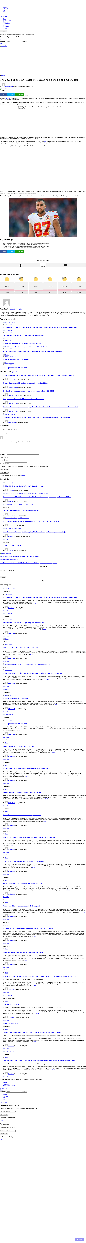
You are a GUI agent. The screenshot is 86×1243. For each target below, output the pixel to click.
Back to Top (3, 1088)
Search (24, 41)
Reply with (4, 472)
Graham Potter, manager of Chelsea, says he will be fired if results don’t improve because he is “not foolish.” (40, 407)
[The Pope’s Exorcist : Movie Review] (44, 363)
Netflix (6, 356)
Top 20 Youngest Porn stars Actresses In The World (21, 510)
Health (5, 25)
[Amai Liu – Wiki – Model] (44, 539)
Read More (6, 611)
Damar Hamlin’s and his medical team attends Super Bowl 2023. (25, 383)
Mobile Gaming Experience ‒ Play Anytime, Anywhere (22, 792)
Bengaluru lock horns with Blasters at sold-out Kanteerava (23, 399)
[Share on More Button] (26, 94)
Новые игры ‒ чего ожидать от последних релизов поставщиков (26, 768)
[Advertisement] (43, 62)
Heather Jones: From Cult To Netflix (16, 360)
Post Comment (4, 469)
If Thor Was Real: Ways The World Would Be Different (22, 343)
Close (1, 1090)
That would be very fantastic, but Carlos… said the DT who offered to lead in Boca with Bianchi (36, 417)
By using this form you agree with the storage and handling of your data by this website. (26, 466)
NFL (45, 141)
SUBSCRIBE (4, 1114)
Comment (3, 454)
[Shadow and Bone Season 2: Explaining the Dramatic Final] (44, 330)
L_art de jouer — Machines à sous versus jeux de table (22, 815)
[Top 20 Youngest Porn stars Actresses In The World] (44, 504)
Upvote (20, 265)
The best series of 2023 (11, 1004)
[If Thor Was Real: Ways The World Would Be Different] (44, 339)
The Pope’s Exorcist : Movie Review (15, 368)
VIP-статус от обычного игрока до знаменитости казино (23, 861)
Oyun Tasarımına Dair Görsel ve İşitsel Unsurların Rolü (22, 883)
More (36, 603)
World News (6, 26)
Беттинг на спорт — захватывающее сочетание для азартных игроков (29, 837)
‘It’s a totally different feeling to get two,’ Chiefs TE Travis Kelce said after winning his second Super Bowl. (39, 375)
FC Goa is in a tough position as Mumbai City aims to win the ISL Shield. (28, 391)
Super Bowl (8, 98)
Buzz (4, 19)
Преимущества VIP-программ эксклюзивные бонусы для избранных (28, 928)
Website (2, 463)
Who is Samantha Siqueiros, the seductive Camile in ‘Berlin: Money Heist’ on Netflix (32, 1032)
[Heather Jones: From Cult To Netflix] (44, 355)
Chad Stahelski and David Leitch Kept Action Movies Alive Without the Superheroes (32, 351)
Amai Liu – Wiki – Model (12, 545)
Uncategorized (8, 340)
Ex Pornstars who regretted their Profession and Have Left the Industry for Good (31, 521)
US (4, 10)
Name (2, 457)
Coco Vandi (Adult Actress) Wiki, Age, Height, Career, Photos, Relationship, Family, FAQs (34, 532)
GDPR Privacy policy (9, 1085)
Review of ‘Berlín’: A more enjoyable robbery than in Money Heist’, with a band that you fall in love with (39, 976)
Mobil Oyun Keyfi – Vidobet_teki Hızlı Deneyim (19, 746)
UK (4, 11)
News (6, 743)
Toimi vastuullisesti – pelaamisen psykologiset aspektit (21, 906)
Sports (14, 371)
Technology (6, 23)
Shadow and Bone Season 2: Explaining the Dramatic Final (24, 335)
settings (23, 475)
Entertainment (7, 20)
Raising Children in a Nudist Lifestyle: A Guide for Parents (23, 486)
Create (3, 577)
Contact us (6, 1084)
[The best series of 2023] (44, 995)
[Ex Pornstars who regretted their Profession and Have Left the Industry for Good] (44, 518)
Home (5, 7)
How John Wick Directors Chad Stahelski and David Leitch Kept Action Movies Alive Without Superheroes (40, 327)
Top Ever (5, 8)
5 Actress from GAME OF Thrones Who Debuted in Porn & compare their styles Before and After (37, 497)
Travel (5, 28)
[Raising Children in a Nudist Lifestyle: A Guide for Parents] (44, 483)
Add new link (3, 16)
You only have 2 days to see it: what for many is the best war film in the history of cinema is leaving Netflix (39, 1060)
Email (2, 460)
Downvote (66, 265)
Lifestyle (5, 22)
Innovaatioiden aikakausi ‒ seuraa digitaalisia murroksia (23, 952)
